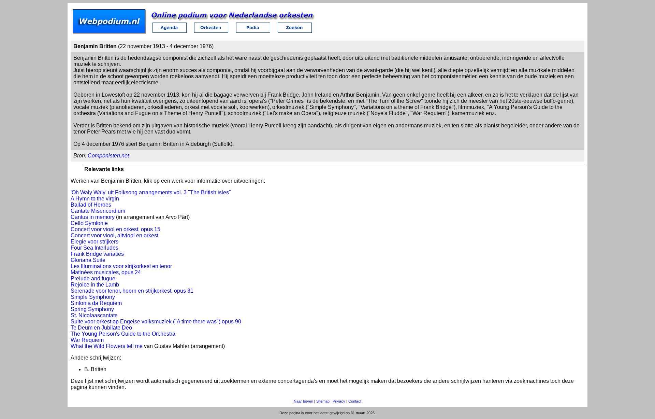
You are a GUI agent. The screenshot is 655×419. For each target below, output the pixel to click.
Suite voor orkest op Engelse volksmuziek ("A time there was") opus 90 (156, 321)
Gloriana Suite (88, 260)
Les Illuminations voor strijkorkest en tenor (121, 266)
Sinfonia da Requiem (96, 303)
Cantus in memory (93, 217)
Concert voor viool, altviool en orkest (114, 235)
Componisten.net (108, 155)
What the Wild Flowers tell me (107, 346)
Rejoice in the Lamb (95, 285)
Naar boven (303, 401)
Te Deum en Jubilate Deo (101, 328)
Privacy (339, 401)
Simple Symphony (93, 297)
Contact (354, 401)
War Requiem (87, 340)
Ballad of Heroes (91, 205)
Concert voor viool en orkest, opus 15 (115, 229)
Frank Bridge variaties (97, 254)
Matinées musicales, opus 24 (106, 272)
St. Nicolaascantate (94, 315)
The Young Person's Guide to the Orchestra (123, 334)
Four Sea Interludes (94, 248)
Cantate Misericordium (98, 211)
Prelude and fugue (93, 278)
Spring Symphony (92, 309)
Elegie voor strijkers (94, 242)
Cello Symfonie (89, 223)
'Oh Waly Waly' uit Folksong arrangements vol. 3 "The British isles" (151, 192)
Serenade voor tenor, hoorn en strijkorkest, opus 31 (132, 291)
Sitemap (323, 401)
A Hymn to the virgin (95, 198)
